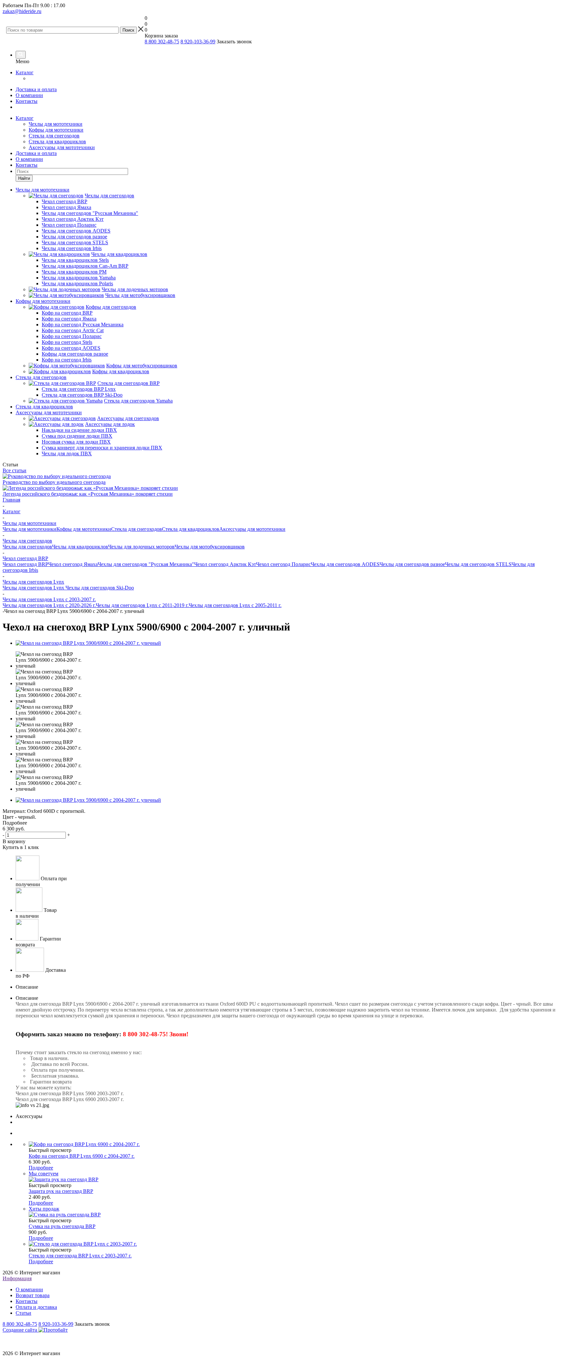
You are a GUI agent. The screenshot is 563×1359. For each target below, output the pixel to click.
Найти (24, 178)
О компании (29, 95)
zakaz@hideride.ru (22, 11)
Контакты (26, 101)
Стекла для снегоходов (54, 135)
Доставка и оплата (36, 89)
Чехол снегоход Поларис (283, 564)
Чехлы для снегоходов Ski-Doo (99, 587)
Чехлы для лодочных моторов (141, 546)
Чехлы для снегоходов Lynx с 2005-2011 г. (235, 605)
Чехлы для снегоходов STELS (478, 564)
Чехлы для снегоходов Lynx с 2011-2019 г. (142, 605)
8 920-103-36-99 (197, 41)
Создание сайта (20, 1330)
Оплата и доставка (36, 1307)
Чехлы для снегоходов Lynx (34, 587)
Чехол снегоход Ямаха (73, 564)
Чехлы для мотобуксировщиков (210, 546)
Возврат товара (33, 1295)
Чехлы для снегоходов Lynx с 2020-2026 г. (49, 605)
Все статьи (14, 470)
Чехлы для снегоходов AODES (345, 564)
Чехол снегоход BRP (25, 564)
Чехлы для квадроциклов (80, 546)
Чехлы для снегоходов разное (412, 564)
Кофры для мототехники (56, 130)
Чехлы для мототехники (55, 124)
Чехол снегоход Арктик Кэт (225, 564)
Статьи (23, 1313)
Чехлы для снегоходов (27, 546)
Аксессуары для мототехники (62, 147)
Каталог (25, 72)
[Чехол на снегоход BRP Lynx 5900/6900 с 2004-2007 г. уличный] (88, 643)
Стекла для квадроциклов (57, 141)
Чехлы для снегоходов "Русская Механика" (146, 564)
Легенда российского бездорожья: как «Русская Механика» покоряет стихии (88, 494)
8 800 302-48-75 (162, 41)
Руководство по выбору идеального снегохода (54, 482)
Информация (17, 1278)
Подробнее (41, 1167)
